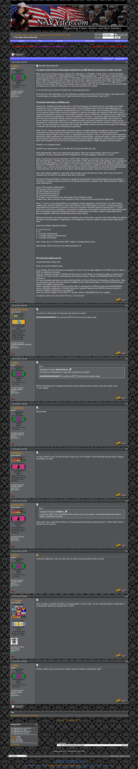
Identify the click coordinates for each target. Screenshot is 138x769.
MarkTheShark (19, 309)
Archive (122, 756)
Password (97, 37)
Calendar (60, 41)
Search (117, 41)
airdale (18, 715)
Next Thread (75, 720)
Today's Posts (89, 41)
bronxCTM (17, 504)
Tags (12, 712)
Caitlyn (15, 66)
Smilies (13, 738)
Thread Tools (107, 59)
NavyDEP (18, 35)
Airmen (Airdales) (39, 35)
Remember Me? (122, 35)
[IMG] (12, 739)
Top (128, 756)
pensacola (34, 715)
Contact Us (115, 756)
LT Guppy (16, 600)
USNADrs (16, 453)
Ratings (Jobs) (27, 35)
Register (21, 41)
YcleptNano (17, 407)
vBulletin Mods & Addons (73, 765)
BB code (13, 736)
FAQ (40, 41)
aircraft (13, 715)
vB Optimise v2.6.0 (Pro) (55, 765)
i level (23, 715)
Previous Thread (64, 720)
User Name (98, 34)
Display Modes (120, 59)
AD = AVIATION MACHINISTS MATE (59, 35)
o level (28, 715)
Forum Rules (15, 744)
